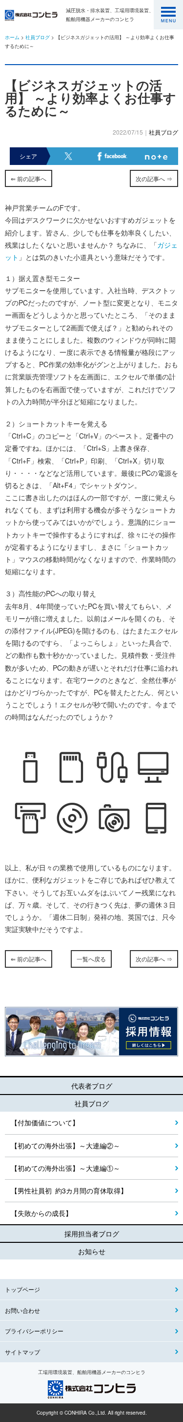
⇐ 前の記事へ (28, 178)
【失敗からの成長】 (41, 1213)
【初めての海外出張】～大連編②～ (65, 1145)
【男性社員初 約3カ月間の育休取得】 (69, 1190)
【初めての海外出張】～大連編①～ (65, 1168)
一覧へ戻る (91, 959)
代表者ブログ (91, 1086)
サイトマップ (22, 1352)
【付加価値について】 (45, 1122)
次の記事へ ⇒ (154, 178)
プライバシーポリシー (34, 1331)
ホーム (12, 37)
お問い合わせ (22, 1310)
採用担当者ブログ (91, 1233)
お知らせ (91, 1251)
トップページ (22, 1289)
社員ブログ (37, 37)
